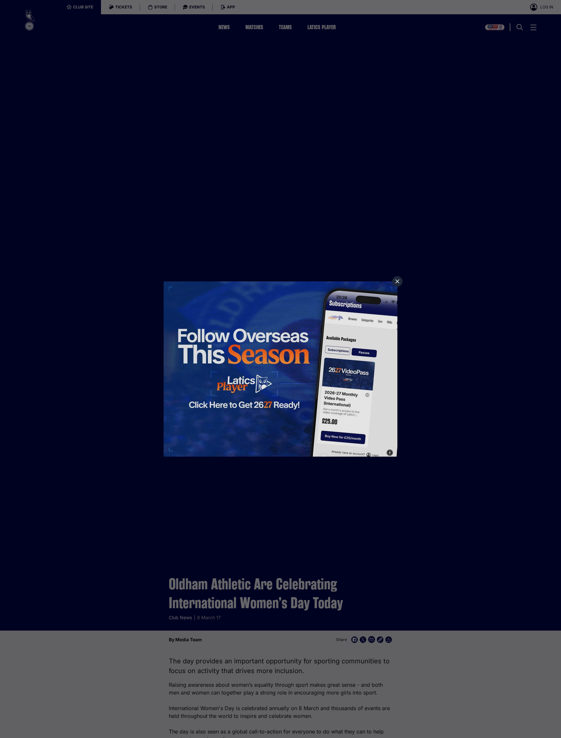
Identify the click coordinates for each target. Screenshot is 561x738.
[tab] (397, 281)
